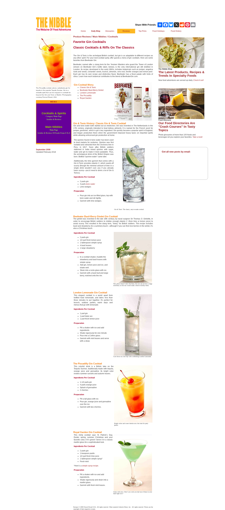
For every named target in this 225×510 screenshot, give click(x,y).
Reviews (126, 31)
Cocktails (113, 36)
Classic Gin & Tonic (88, 87)
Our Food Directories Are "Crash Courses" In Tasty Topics (176, 126)
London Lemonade (88, 93)
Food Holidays (158, 31)
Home (83, 31)
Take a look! (197, 137)
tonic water (90, 184)
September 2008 (43, 150)
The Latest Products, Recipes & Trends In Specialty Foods (181, 73)
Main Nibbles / (100, 36)
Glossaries (109, 31)
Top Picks (142, 31)
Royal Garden (86, 98)
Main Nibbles (53, 129)
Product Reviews (82, 36)
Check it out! (198, 80)
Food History (176, 31)
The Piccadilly (86, 95)
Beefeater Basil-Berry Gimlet (91, 90)
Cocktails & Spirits (54, 116)
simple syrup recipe (90, 466)
